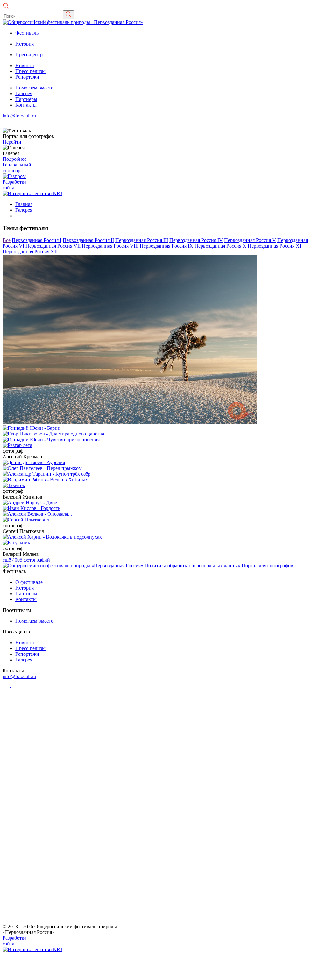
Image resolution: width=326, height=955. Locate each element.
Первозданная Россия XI (274, 246)
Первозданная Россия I (36, 240)
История (24, 43)
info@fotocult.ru (19, 115)
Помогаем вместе (34, 87)
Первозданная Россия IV (196, 240)
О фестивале (29, 582)
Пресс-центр (29, 54)
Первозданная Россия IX (166, 246)
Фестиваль (27, 33)
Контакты (26, 105)
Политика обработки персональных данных (192, 565)
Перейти (12, 142)
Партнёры (26, 99)
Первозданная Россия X (220, 246)
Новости (24, 65)
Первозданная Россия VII (53, 246)
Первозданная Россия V (250, 240)
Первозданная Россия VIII (110, 246)
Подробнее (14, 159)
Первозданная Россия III (141, 240)
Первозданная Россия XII (30, 251)
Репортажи (27, 77)
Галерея (23, 93)
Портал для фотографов (267, 565)
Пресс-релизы (30, 71)
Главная (23, 204)
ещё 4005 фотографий (26, 559)
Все (7, 240)
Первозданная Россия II (88, 240)
